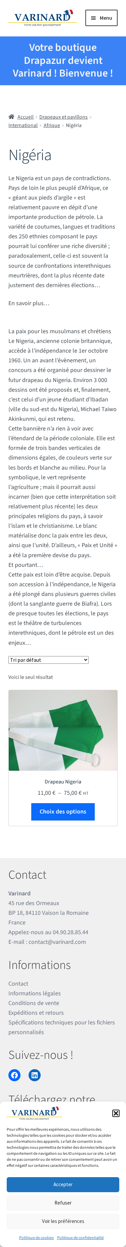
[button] (116, 1113)
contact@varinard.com (57, 942)
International (23, 125)
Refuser (63, 1203)
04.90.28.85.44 (70, 932)
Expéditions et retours (36, 1013)
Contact (18, 984)
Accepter (63, 1184)
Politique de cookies (36, 1238)
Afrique (52, 125)
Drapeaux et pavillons (63, 117)
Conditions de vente (33, 1003)
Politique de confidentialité (80, 1238)
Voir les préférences (63, 1221)
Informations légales (34, 993)
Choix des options (63, 811)
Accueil (25, 117)
